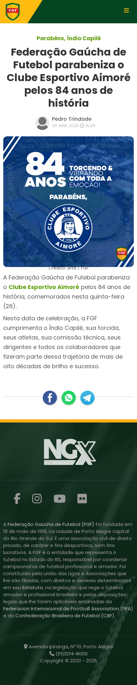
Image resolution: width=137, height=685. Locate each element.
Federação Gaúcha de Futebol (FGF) (52, 524)
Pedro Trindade (71, 119)
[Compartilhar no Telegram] (87, 398)
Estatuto (32, 587)
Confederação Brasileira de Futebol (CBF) (64, 615)
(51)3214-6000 (71, 654)
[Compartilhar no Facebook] (50, 398)
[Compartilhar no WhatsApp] (68, 398)
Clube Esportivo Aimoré (44, 287)
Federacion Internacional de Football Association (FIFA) (68, 608)
